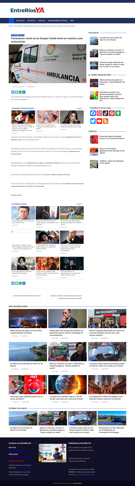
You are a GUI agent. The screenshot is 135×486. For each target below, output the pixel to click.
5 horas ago (15, 369)
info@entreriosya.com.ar (18, 450)
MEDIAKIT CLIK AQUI (16, 461)
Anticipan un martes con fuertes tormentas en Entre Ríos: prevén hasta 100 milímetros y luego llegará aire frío (112, 96)
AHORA (52, 392)
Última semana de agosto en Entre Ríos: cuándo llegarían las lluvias (112, 82)
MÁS (72, 20)
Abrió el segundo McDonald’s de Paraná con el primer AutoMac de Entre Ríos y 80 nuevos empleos (107, 333)
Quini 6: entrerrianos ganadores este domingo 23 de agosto (112, 151)
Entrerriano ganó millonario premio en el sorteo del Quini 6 (112, 137)
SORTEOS (41, 20)
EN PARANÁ (14, 35)
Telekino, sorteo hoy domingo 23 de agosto (112, 162)
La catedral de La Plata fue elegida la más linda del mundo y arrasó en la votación (106, 398)
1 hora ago (15, 336)
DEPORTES (31, 20)
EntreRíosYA (30, 87)
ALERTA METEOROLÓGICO (17, 326)
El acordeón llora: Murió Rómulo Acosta (27, 296)
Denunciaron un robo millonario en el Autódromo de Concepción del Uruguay (111, 430)
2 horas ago (54, 338)
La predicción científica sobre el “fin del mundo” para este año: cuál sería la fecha (66, 398)
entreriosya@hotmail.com (84, 475)
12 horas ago (55, 402)
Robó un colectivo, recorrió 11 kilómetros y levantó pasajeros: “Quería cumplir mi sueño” (112, 52)
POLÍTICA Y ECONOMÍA (55, 326)
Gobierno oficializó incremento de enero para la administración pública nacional (66, 297)
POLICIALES (20, 20)
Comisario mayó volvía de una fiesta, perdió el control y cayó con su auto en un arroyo (112, 64)
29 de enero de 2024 (19, 87)
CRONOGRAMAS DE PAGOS (58, 20)
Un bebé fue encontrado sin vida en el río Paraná (111, 39)
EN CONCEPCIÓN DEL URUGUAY (107, 423)
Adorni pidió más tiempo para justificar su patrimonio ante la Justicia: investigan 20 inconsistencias (66, 333)
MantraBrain (78, 483)
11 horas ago (94, 369)
